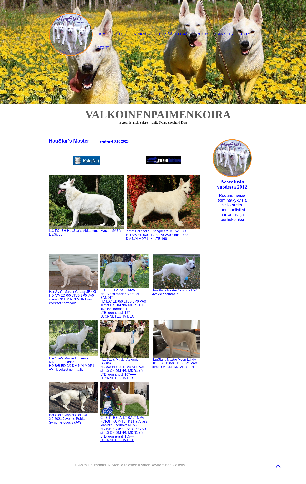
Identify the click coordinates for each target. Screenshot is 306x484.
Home (103, 34)
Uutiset (121, 34)
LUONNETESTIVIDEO (117, 316)
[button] (278, 466)
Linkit (103, 47)
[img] (71, 34)
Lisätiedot (56, 234)
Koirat (140, 34)
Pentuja (201, 34)
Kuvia (244, 34)
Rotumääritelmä (171, 34)
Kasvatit (222, 34)
